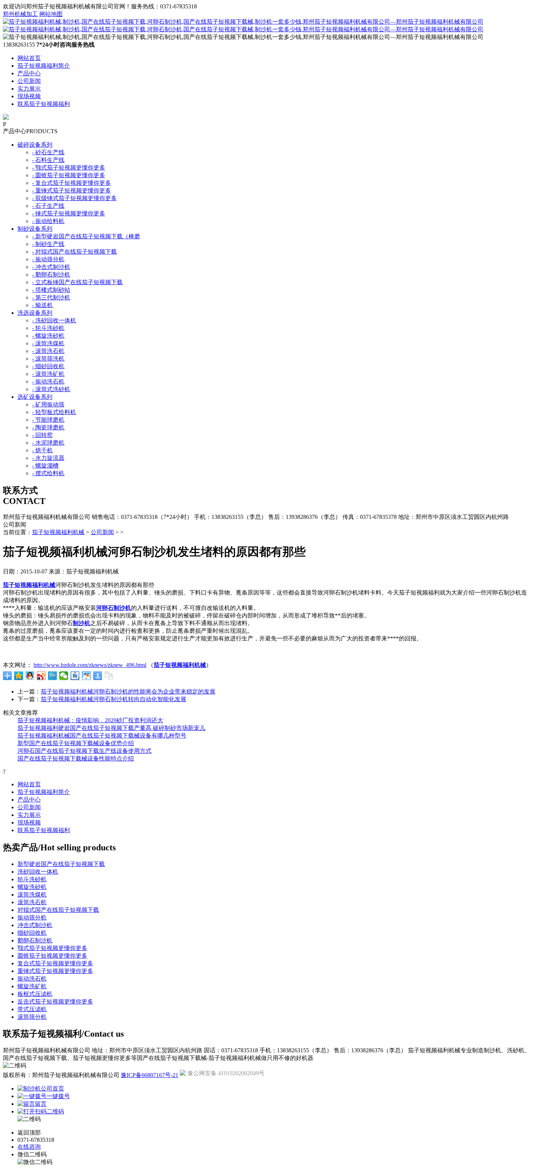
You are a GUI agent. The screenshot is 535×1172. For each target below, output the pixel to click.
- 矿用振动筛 (48, 404)
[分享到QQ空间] (18, 675)
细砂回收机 (32, 933)
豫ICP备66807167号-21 (149, 1075)
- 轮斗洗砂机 (48, 328)
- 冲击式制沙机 (51, 267)
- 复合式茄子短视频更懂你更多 (71, 183)
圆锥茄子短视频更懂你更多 (52, 956)
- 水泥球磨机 (48, 443)
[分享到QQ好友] (30, 675)
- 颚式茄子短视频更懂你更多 (68, 167)
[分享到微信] (63, 675)
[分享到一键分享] (97, 675)
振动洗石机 (32, 979)
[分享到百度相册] (86, 675)
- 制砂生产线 (48, 244)
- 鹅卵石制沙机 (51, 274)
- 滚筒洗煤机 (48, 343)
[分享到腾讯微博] (52, 675)
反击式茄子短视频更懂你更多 (55, 1001)
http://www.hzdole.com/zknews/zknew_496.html (89, 665)
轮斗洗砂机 (32, 879)
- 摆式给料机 (48, 473)
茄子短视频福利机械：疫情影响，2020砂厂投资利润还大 (90, 720)
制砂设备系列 (34, 229)
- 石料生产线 (48, 160)
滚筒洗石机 (32, 902)
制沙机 (81, 623)
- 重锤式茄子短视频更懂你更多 (71, 190)
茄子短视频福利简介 (43, 66)
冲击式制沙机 (34, 925)
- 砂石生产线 (48, 152)
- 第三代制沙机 (51, 297)
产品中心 (29, 73)
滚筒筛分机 (32, 1017)
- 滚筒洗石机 (48, 351)
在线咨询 (29, 1147)
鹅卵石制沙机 (34, 940)
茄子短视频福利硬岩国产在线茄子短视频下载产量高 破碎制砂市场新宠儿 (111, 728)
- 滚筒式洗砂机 (51, 389)
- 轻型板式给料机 (54, 412)
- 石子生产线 (48, 206)
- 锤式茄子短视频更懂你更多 (68, 213)
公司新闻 (29, 81)
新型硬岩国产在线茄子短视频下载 (61, 864)
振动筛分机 (32, 917)
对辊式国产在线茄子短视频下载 (58, 910)
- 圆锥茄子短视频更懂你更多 (68, 175)
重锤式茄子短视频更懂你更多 (55, 971)
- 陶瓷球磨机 (48, 427)
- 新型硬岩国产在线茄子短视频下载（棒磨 (86, 236)
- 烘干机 (42, 450)
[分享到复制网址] (109, 675)
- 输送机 (42, 305)
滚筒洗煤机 (32, 894)
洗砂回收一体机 (37, 872)
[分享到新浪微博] (41, 675)
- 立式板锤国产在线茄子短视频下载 (77, 282)
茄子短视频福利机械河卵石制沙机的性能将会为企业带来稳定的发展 (128, 691)
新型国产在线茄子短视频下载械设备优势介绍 (75, 743)
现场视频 (29, 96)
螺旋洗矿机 (32, 986)
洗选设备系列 (34, 313)
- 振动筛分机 (48, 259)
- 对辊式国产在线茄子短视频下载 (74, 252)
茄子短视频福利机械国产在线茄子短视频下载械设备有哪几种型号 (101, 735)
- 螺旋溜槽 (45, 465)
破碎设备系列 (34, 145)
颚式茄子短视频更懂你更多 (52, 948)
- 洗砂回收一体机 (54, 320)
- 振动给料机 (48, 221)
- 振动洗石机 (48, 381)
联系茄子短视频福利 (43, 104)
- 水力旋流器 (48, 458)
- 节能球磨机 (48, 420)
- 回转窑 (42, 435)
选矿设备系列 (34, 397)
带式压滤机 (32, 1009)
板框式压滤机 (34, 994)
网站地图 (51, 14)
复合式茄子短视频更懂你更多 (55, 963)
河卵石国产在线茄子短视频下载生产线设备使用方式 (84, 751)
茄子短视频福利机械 (58, 532)
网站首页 (29, 58)
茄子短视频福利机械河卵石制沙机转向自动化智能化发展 (113, 699)
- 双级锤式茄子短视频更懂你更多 (74, 198)
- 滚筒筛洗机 (48, 358)
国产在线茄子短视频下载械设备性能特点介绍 (75, 758)
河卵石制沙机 (113, 608)
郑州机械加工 (20, 14)
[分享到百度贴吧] (75, 675)
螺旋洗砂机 (32, 887)
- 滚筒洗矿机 (48, 374)
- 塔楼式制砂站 (51, 290)
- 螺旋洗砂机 (48, 336)
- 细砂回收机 (48, 366)
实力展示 (29, 89)
